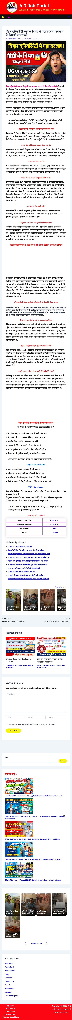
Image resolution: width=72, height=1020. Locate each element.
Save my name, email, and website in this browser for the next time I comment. (32, 724)
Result (7, 985)
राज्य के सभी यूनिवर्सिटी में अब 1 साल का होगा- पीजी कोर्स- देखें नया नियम (29, 554)
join (54, 528)
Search (7, 757)
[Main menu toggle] (8, 17)
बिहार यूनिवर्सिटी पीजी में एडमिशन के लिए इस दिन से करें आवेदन (26, 550)
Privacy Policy (10, 1014)
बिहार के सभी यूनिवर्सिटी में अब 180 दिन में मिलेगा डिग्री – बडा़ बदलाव (28, 561)
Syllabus (8, 992)
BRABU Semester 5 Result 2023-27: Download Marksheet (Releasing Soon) (33, 880)
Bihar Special (10, 970)
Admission (9, 963)
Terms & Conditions (11, 1017)
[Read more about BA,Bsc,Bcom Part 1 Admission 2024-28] (20, 646)
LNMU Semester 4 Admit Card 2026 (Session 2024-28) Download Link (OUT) (33, 859)
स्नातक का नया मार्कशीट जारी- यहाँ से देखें (20, 547)
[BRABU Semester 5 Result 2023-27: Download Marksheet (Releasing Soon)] (19, 870)
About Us (11, 1006)
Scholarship (9, 988)
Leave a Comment (36, 39)
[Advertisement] (36, 261)
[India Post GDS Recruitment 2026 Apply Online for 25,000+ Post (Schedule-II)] (19, 786)
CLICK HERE (54, 520)
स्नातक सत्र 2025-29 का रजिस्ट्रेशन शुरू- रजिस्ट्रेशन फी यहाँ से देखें (28, 557)
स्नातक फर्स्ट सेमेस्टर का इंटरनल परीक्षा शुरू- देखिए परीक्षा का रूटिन (27, 564)
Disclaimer (10, 1011)
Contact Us (10, 1009)
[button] (69, 17)
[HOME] (3, 16)
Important (8, 978)
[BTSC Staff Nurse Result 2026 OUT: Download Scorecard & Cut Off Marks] (19, 829)
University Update (24, 665)
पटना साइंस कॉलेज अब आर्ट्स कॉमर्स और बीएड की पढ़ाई (24, 568)
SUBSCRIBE (54, 533)
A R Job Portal (34, 5)
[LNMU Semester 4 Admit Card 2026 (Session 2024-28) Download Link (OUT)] (19, 849)
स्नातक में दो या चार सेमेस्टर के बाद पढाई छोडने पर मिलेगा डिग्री (26, 575)
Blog (7, 974)
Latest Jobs (9, 981)
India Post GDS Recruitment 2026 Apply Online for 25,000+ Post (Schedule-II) (33, 796)
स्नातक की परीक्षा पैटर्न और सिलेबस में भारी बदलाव (22, 572)
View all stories (60, 587)
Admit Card (9, 967)
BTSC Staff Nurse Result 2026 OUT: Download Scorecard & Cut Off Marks (32, 839)
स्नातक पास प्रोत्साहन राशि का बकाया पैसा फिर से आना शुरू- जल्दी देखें (28, 579)
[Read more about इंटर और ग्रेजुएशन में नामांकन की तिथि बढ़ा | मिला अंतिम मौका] (51, 646)
